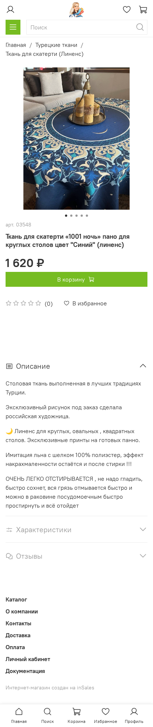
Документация (25, 670)
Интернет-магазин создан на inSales (50, 687)
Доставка (18, 635)
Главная (16, 44)
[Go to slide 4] (82, 216)
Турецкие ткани (56, 44)
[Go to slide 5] (87, 216)
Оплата (15, 647)
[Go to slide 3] (76, 216)
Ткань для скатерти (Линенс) (45, 53)
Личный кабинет (28, 659)
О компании (22, 611)
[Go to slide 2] (71, 216)
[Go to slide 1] (66, 216)
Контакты (18, 623)
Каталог (16, 599)
